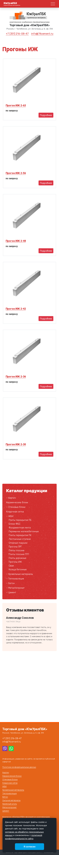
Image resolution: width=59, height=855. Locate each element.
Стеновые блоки (16, 507)
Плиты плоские (16, 550)
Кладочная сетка (15, 511)
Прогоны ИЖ (15, 562)
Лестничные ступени (20, 539)
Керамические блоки (17, 502)
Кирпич (12, 498)
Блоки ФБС (14, 524)
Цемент (12, 592)
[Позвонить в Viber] (4, 748)
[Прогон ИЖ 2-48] (29, 216)
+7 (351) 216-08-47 (17, 33)
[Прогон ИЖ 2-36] (29, 351)
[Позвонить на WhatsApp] (11, 748)
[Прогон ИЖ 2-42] (29, 283)
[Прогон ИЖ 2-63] (29, 80)
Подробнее (46, 115)
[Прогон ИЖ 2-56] (29, 148)
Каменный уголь (9, 804)
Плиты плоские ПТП (19, 554)
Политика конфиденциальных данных (19, 767)
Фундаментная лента (20, 527)
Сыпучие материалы (11, 800)
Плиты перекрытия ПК (20, 535)
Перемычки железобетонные (24, 531)
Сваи (11, 565)
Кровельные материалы (20, 574)
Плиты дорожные (17, 558)
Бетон (11, 583)
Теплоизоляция (16, 578)
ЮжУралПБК (10, 3)
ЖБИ (10, 516)
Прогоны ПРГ (15, 546)
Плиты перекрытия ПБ (20, 520)
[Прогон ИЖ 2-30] (29, 419)
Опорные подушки (18, 543)
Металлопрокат (16, 588)
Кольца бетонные (18, 569)
